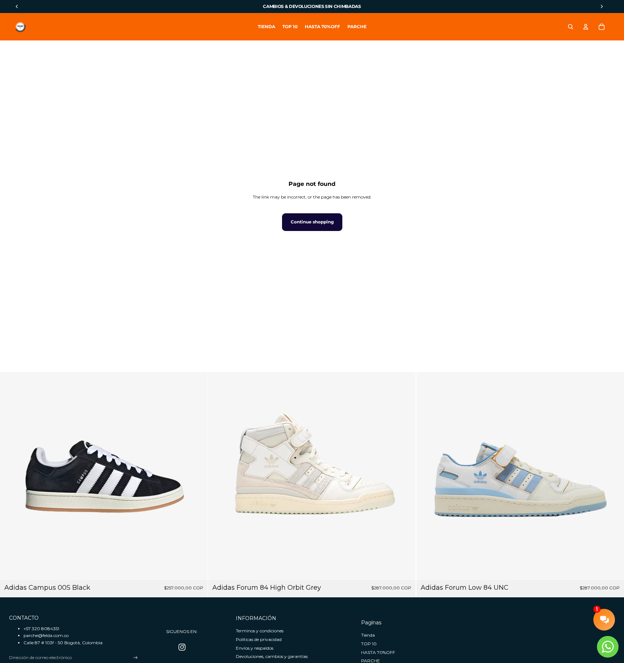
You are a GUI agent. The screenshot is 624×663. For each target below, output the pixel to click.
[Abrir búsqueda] (570, 27)
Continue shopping (312, 221)
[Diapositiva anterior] (11, 476)
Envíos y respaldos (254, 648)
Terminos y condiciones (259, 630)
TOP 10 (369, 643)
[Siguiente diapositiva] (197, 476)
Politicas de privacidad (259, 639)
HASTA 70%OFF (378, 652)
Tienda (368, 635)
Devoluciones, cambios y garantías (272, 656)
